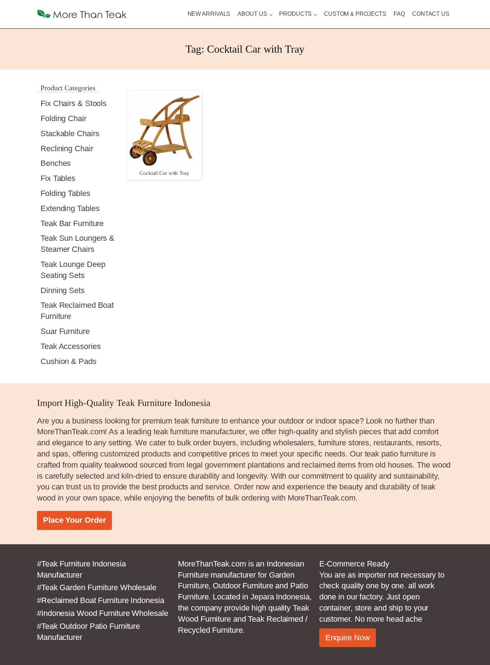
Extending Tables (70, 208)
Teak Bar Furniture (72, 223)
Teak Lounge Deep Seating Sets (73, 270)
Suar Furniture (65, 331)
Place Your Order (74, 520)
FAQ (399, 14)
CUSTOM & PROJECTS (355, 14)
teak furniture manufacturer (199, 431)
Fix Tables (58, 178)
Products (295, 14)
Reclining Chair (67, 148)
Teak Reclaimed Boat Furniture (77, 311)
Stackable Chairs (70, 133)
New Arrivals (209, 14)
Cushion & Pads (68, 361)
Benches (56, 163)
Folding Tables (65, 193)
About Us (252, 14)
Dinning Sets (63, 290)
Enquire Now (347, 637)
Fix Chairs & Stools (74, 103)
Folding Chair (63, 118)
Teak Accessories (70, 346)
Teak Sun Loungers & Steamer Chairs (77, 244)
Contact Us (430, 14)
